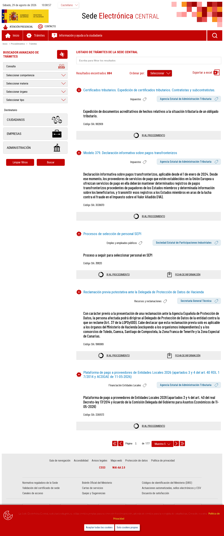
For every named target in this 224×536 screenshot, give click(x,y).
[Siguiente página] (176, 443)
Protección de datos (136, 460)
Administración (19, 148)
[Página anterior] (120, 443)
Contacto (50, 26)
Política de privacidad (163, 460)
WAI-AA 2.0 (118, 467)
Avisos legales (99, 460)
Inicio (5, 43)
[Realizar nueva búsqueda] (215, 35)
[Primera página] (114, 443)
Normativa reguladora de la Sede (40, 482)
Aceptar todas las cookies (99, 527)
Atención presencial (21, 26)
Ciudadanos (16, 120)
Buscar (50, 162)
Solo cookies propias (127, 527)
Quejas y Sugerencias (93, 493)
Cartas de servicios (92, 488)
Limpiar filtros (20, 162)
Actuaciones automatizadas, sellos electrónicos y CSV (171, 488)
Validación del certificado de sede (41, 488)
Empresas (14, 134)
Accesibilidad (81, 460)
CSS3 (102, 467)
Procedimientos (18, 43)
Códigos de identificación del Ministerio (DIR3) (167, 482)
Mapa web (116, 460)
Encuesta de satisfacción (155, 493)
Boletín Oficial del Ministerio (97, 482)
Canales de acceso (32, 493)
